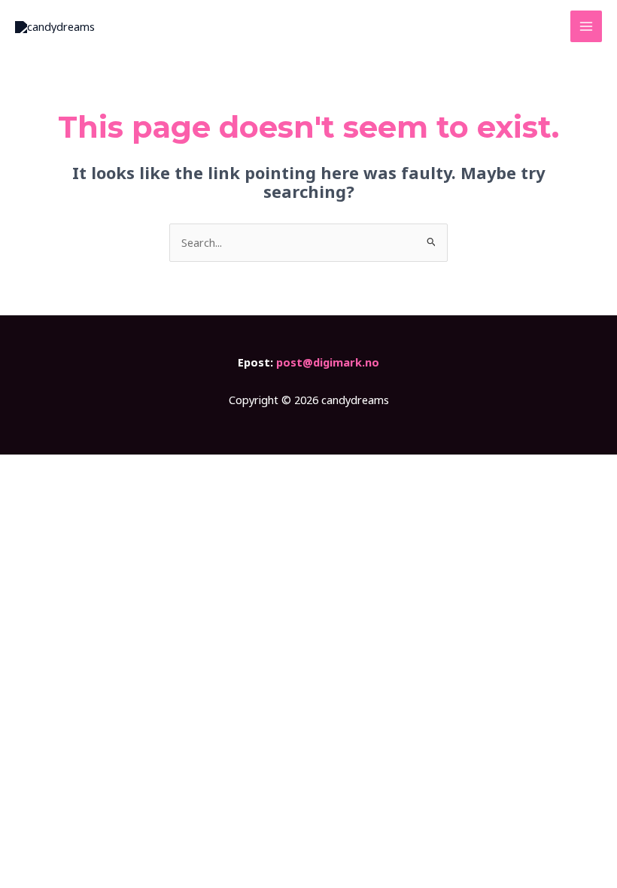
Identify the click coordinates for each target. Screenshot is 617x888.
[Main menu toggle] (586, 26)
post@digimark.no (327, 361)
